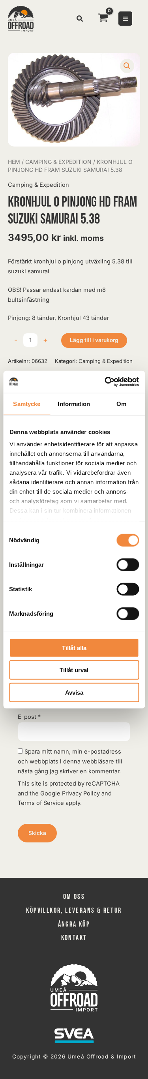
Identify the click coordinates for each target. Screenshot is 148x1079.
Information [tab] (74, 403)
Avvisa (74, 692)
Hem (14, 161)
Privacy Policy (81, 793)
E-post (29, 716)
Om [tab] (121, 403)
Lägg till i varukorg (94, 340)
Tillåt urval (74, 670)
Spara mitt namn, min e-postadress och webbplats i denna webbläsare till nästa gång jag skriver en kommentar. (70, 761)
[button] (80, 19)
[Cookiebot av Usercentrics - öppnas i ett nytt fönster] (105, 382)
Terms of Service (41, 802)
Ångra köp (74, 924)
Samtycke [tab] (26, 403)
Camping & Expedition (58, 161)
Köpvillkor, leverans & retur (74, 910)
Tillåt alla (74, 647)
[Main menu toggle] (125, 18)
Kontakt (74, 938)
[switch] (127, 564)
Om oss (74, 897)
